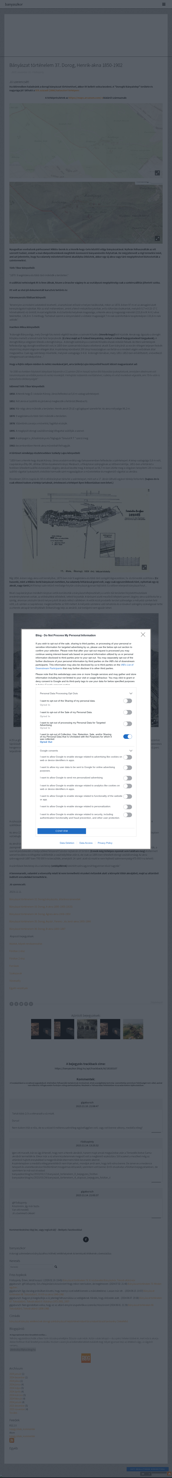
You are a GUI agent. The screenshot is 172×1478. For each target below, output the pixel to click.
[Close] (144, 635)
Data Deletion (67, 843)
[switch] (127, 701)
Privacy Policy (105, 843)
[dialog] (86, 739)
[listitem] (86, 693)
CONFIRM (62, 831)
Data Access (86, 843)
